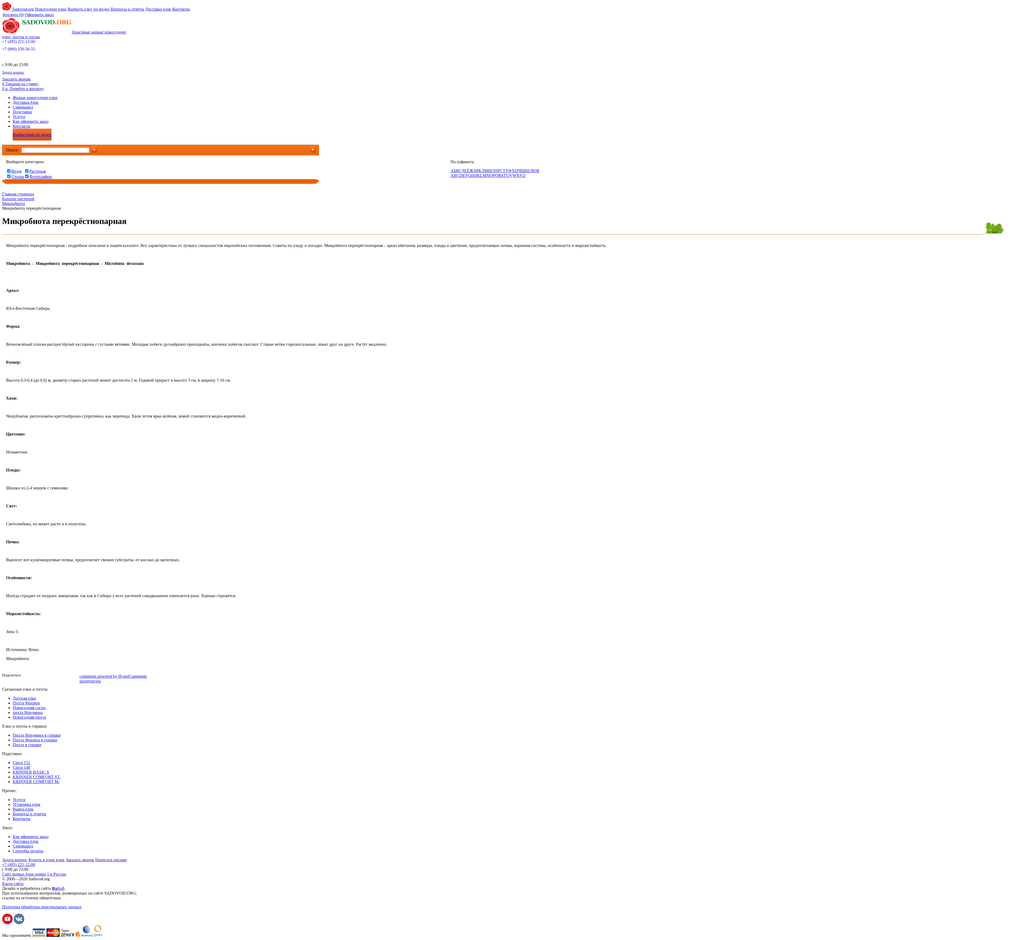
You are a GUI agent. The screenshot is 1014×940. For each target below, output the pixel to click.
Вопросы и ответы (127, 9)
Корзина (13, 14)
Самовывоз (23, 107)
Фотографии (40, 176)
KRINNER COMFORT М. (36, 781)
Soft (58, 888)
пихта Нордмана (28, 712)
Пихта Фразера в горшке (35, 740)
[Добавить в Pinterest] (75, 676)
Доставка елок (158, 9)
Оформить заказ (39, 14)
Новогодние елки (51, 9)
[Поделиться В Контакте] (35, 676)
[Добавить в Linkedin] (67, 676)
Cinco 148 (21, 767)
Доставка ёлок (26, 102)
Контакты (181, 9)
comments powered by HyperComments (113, 676)
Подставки (22, 112)
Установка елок (26, 804)
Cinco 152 (21, 762)
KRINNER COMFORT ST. (36, 777)
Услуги (19, 116)
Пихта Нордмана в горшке (37, 735)
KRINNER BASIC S (31, 772)
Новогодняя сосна (29, 707)
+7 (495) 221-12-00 (18, 41)
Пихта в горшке (27, 744)
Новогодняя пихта (29, 717)
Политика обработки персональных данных (42, 907)
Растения (37, 171)
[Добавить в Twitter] (51, 676)
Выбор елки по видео (32, 134)
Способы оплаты (28, 851)
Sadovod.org (22, 9)
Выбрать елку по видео (89, 9)
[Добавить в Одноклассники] (43, 676)
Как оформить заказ (30, 121)
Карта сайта (13, 883)
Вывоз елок (23, 809)
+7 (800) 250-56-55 (18, 49)
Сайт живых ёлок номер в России (34, 874)
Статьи (17, 176)
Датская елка (24, 698)
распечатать (90, 681)
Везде (16, 171)
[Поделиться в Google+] (59, 676)
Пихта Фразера (26, 703)
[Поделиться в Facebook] (27, 676)
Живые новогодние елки (35, 97)
